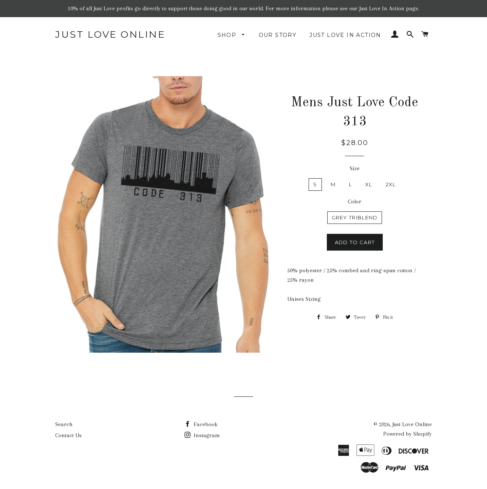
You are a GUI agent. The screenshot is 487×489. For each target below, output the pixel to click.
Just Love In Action (345, 35)
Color (354, 201)
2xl (391, 184)
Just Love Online (110, 34)
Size (355, 168)
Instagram (206, 435)
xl (368, 184)
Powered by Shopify (407, 433)
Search (63, 424)
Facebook (205, 424)
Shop (228, 35)
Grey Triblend (355, 217)
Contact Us (68, 435)
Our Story (278, 35)
